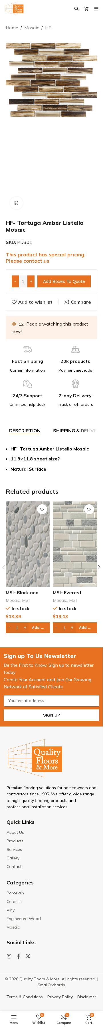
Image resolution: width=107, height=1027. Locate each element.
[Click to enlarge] (16, 203)
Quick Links (21, 822)
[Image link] (35, 758)
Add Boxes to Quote (64, 281)
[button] (99, 567)
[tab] (25, 431)
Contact (14, 866)
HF (48, 27)
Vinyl (11, 910)
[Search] (76, 8)
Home (12, 27)
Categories (20, 882)
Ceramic (14, 901)
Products (15, 840)
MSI (26, 600)
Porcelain (15, 893)
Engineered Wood (24, 918)
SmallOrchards (51, 984)
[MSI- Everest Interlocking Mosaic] (75, 544)
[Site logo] (14, 8)
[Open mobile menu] (96, 8)
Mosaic (31, 27)
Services (14, 849)
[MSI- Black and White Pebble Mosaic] (28, 544)
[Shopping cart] (86, 8)
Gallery (13, 858)
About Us (15, 832)
